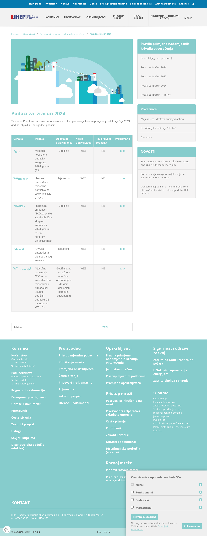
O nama (188, 17)
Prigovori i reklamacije (28, 390)
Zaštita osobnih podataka (167, 405)
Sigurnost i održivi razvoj (165, 17)
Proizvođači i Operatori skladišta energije (123, 412)
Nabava (65, 3)
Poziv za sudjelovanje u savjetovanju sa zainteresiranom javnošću (163, 175)
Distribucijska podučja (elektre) (27, 446)
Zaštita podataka (165, 3)
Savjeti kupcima (23, 438)
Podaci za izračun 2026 (154, 67)
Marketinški (144, 507)
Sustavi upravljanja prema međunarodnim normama (167, 411)
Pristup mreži (118, 17)
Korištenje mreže (71, 362)
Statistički (142, 500)
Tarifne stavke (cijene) (23, 366)
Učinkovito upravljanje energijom (170, 372)
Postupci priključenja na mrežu (124, 402)
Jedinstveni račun (119, 369)
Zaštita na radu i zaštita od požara (173, 361)
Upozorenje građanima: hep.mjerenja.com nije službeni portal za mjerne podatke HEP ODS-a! (165, 190)
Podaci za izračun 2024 (100, 34)
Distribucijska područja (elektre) (158, 128)
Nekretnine (79, 3)
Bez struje (146, 137)
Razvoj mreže (138, 17)
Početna (15, 34)
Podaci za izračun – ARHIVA (156, 94)
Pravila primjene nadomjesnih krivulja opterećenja (62, 34)
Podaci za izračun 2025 (154, 76)
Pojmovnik (19, 411)
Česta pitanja (21, 417)
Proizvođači (72, 17)
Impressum (103, 532)
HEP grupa (35, 3)
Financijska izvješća (164, 402)
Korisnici (52, 17)
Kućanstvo (19, 355)
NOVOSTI (148, 151)
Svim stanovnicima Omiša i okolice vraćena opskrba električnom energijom (165, 163)
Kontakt (184, 3)
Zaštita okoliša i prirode (171, 381)
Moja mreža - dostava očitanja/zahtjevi (162, 118)
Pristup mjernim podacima (26, 376)
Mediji (93, 3)
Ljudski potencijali (141, 3)
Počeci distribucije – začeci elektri (171, 426)
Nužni (140, 485)
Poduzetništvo (22, 373)
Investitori (51, 3)
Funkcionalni (144, 492)
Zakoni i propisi (22, 424)
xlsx (122, 151)
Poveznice (149, 109)
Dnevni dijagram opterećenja (157, 58)
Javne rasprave (161, 416)
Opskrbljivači (96, 17)
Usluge (16, 431)
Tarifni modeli (19, 362)
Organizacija (160, 398)
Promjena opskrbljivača (28, 397)
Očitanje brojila (19, 359)
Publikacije (159, 419)
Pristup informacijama (113, 3)
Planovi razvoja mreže (122, 470)
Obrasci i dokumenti (26, 404)
